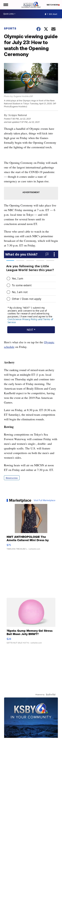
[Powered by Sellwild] (50, 694)
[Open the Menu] (5, 5)
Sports (10, 28)
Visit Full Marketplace (44, 500)
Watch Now (52, 5)
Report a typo (12, 477)
